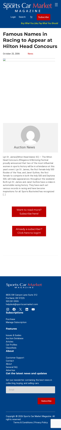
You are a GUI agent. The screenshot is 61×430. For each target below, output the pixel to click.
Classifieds (11, 348)
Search (22, 17)
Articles (9, 341)
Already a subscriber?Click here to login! (29, 231)
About (9, 364)
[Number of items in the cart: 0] (31, 17)
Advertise (10, 370)
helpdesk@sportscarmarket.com (22, 304)
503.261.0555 (12, 301)
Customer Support (15, 358)
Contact (10, 361)
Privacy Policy (41, 422)
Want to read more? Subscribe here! (29, 211)
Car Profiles (11, 345)
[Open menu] (56, 4)
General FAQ (11, 367)
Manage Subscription (16, 322)
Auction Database (14, 338)
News (30, 54)
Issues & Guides (13, 335)
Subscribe (43, 17)
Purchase (10, 319)
